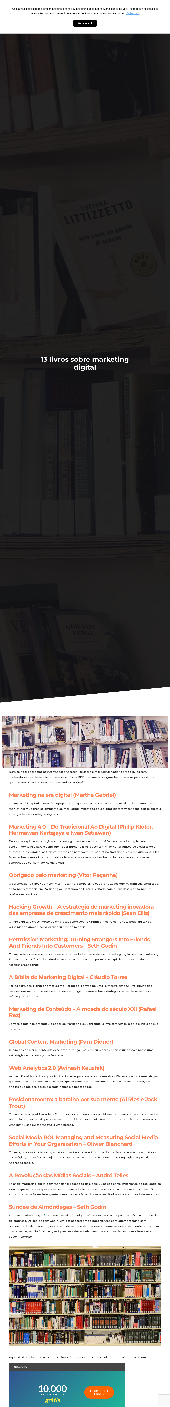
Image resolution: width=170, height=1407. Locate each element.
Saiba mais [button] (133, 13)
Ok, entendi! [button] (85, 23)
